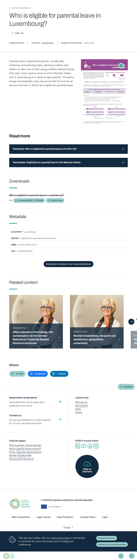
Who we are (81, 402)
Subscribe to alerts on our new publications (68, 264)
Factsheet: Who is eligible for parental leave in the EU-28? (45, 149)
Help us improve (87, 470)
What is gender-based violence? (25, 448)
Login (105, 517)
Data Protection (65, 517)
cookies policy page (59, 538)
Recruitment (81, 405)
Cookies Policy (88, 517)
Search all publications (21, 8)
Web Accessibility (21, 517)
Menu (132, 556)
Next (131, 322)
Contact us (15, 415)
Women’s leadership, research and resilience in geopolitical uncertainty (94, 339)
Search (121, 556)
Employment (47, 43)
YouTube (83, 446)
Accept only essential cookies (112, 544)
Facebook (89, 446)
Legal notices (43, 517)
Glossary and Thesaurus (21, 458)
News (78, 409)
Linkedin (77, 446)
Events (78, 412)
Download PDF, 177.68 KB (30, 200)
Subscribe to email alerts (23, 397)
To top (66, 527)
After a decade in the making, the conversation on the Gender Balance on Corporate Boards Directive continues (33, 338)
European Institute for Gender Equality (9, 556)
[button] (17, 374)
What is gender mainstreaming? (25, 445)
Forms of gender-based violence (25, 452)
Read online (56, 200)
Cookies (128, 386)
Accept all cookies (106, 538)
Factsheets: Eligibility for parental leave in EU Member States (47, 162)
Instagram (96, 446)
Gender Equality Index (20, 455)
